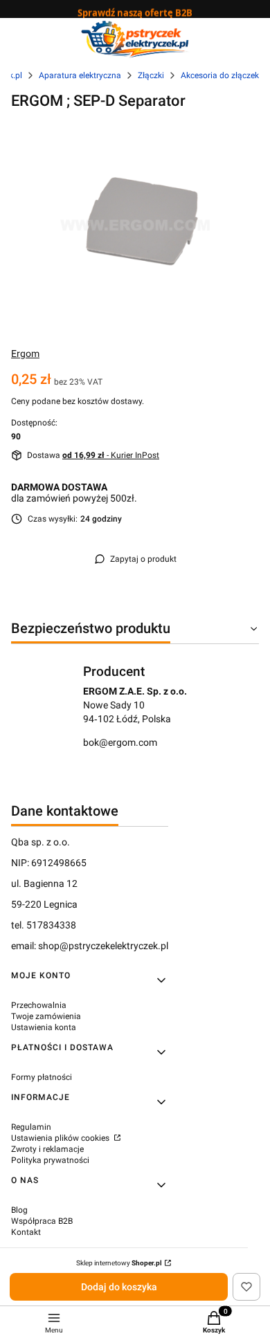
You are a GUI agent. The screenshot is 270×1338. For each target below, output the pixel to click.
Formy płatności (41, 1077)
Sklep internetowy (119, 1263)
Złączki (151, 75)
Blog (19, 1210)
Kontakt (26, 1232)
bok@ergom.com (120, 742)
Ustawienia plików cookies (61, 1138)
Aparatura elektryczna (80, 75)
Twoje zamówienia (46, 1016)
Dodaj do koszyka (119, 1286)
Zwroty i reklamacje (47, 1149)
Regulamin (31, 1127)
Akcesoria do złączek (220, 75)
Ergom (25, 353)
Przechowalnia (38, 1005)
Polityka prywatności (50, 1160)
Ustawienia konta (43, 1027)
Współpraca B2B (42, 1221)
